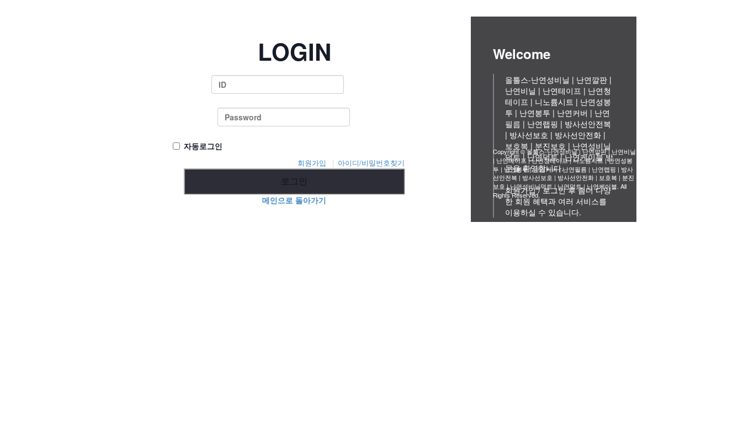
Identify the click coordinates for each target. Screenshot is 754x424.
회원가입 (312, 162)
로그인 (294, 180)
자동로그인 (203, 145)
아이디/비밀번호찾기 (371, 162)
